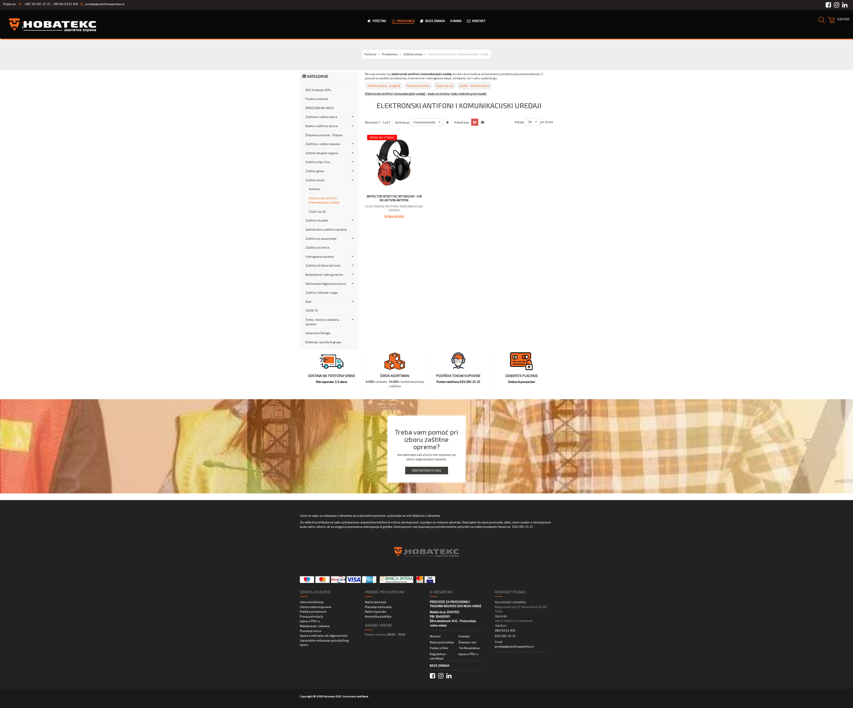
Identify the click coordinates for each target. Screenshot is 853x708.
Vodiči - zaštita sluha (474, 86)
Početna (370, 54)
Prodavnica (390, 54)
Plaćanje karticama (378, 607)
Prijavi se (9, 4)
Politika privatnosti (313, 611)
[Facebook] (432, 676)
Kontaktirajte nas (426, 470)
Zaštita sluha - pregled (383, 86)
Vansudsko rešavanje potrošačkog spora (324, 642)
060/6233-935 (505, 630)
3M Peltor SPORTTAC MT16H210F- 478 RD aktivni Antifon (394, 198)
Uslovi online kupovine (315, 607)
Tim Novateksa (469, 648)
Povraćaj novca (310, 631)
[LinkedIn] (449, 676)
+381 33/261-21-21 (36, 4)
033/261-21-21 (522, 527)
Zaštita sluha (413, 54)
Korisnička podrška (378, 616)
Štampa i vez (467, 642)
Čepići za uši (444, 86)
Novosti (435, 636)
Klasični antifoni (418, 86)
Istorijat (464, 636)
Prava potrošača (311, 616)
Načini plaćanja (375, 602)
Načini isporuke (375, 611)
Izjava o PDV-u (310, 621)
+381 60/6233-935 (65, 4)
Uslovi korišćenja (311, 602)
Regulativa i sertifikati (438, 656)
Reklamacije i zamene (315, 626)
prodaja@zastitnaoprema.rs (104, 4)
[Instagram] (440, 676)
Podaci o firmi (439, 648)
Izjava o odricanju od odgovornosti (324, 635)
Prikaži (519, 122)
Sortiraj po (402, 122)
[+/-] (447, 122)
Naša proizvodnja (442, 642)
